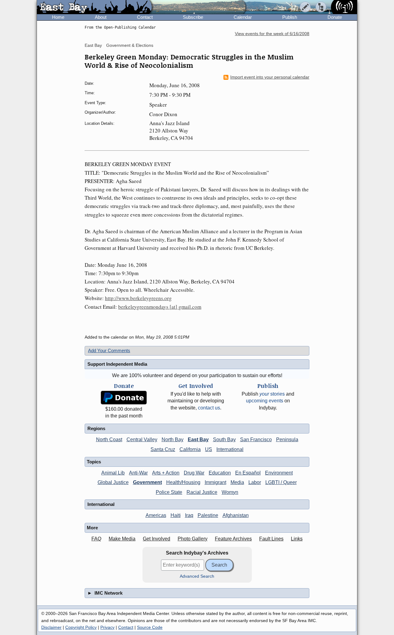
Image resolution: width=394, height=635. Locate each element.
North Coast (109, 439)
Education (220, 472)
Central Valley (142, 439)
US (208, 449)
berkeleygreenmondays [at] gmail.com (159, 306)
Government (147, 482)
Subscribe (193, 17)
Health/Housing (183, 482)
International (229, 449)
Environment (279, 472)
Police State (169, 492)
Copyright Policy (81, 627)
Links (297, 538)
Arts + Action (165, 472)
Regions (96, 428)
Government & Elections (129, 45)
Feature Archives (233, 538)
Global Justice (113, 482)
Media (237, 482)
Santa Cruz (163, 449)
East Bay (93, 45)
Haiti (176, 515)
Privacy (107, 627)
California (190, 449)
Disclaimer (51, 627)
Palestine (208, 515)
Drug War (194, 472)
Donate (335, 17)
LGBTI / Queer (281, 482)
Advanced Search (197, 576)
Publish (289, 17)
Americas (156, 515)
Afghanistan (236, 515)
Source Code (150, 627)
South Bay (224, 439)
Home (58, 17)
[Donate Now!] (123, 398)
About (101, 17)
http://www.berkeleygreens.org (138, 298)
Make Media (122, 538)
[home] (94, 7)
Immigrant (215, 482)
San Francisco (256, 439)
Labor (254, 482)
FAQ (96, 538)
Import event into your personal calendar (269, 77)
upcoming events (264, 400)
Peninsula (287, 439)
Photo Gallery (192, 538)
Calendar (243, 17)
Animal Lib (113, 472)
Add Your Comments (109, 350)
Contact (145, 17)
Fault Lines (271, 538)
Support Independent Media (117, 364)
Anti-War (138, 472)
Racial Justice (202, 492)
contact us (209, 407)
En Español (248, 472)
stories (272, 394)
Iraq (189, 515)
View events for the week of (272, 33)
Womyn (230, 492)
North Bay (172, 439)
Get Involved (156, 538)
